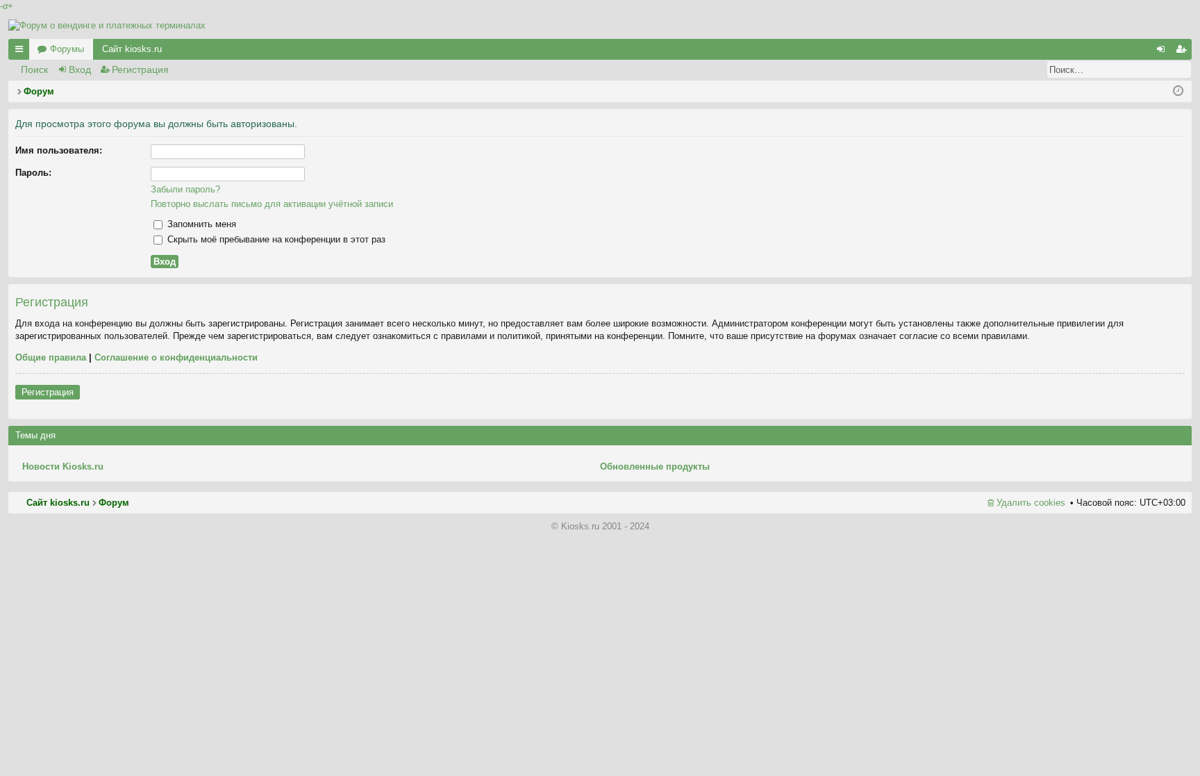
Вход (80, 69)
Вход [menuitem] (1163, 52)
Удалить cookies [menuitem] (1031, 502)
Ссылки (21, 52)
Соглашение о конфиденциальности (176, 357)
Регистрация (140, 69)
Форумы (67, 49)
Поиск (34, 69)
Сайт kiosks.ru (132, 49)
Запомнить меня (200, 224)
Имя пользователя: (58, 150)
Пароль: (33, 172)
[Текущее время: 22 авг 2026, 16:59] (1178, 91)
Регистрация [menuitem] (1184, 52)
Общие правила (50, 357)
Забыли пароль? (185, 189)
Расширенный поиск (1181, 69)
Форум (114, 502)
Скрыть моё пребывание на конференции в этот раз (275, 239)
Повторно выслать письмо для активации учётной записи (272, 204)
